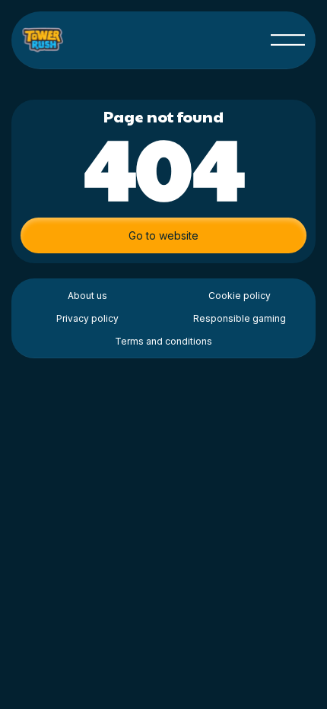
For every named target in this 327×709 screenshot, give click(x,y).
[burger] (288, 40)
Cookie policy (239, 295)
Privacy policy (87, 318)
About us (87, 295)
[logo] (43, 40)
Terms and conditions (163, 341)
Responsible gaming (239, 318)
